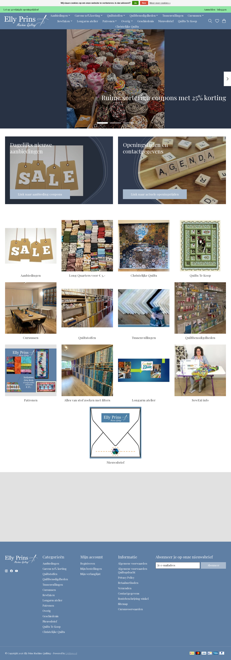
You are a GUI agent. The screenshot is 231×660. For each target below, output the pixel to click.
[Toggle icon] (210, 21)
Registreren (87, 563)
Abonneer (213, 565)
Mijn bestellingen (91, 568)
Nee (144, 3)
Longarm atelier (87, 21)
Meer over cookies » (160, 3)
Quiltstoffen (87, 338)
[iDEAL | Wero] (192, 653)
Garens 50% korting (55, 568)
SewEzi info (200, 400)
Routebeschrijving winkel (133, 598)
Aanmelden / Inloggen (215, 9)
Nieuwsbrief (166, 21)
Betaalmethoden (128, 583)
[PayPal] (221, 653)
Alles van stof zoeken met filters (87, 400)
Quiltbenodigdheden (200, 338)
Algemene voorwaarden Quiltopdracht (132, 570)
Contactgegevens (128, 593)
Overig (47, 611)
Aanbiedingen (31, 275)
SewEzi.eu (49, 595)
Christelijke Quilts (127, 26)
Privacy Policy (126, 577)
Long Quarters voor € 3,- (87, 275)
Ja (135, 3)
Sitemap (123, 604)
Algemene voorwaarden (132, 563)
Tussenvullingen (172, 15)
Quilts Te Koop (187, 21)
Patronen (31, 400)
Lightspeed (71, 653)
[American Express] (215, 653)
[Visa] (204, 653)
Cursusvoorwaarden (130, 609)
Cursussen (30, 338)
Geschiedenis (145, 21)
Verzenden (124, 588)
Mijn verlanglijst (90, 574)
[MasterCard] (198, 653)
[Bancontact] (210, 653)
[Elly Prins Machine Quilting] (26, 21)
